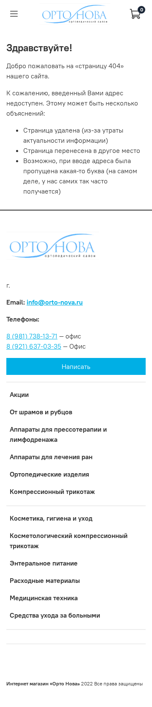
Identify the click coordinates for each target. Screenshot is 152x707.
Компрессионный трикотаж (52, 491)
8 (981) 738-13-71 (31, 336)
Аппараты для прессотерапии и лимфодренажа (58, 434)
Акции (19, 394)
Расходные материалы (45, 580)
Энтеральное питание (44, 563)
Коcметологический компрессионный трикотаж (69, 540)
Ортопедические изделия (49, 474)
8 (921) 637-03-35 (33, 346)
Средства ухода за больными (55, 615)
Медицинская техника (44, 597)
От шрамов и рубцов (41, 412)
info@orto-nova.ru (55, 302)
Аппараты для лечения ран (51, 456)
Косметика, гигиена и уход (51, 518)
